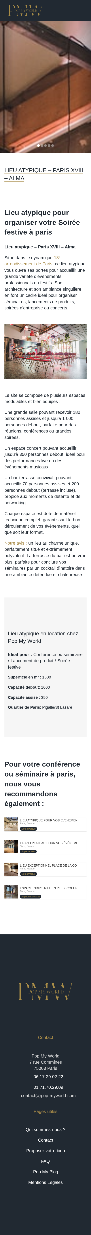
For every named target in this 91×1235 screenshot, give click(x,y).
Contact (45, 1140)
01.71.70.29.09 (48, 1087)
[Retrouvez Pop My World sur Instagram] (61, 1214)
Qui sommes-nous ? (45, 1129)
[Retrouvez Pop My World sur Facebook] (30, 1214)
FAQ (45, 1161)
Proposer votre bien (45, 1150)
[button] (7, 87)
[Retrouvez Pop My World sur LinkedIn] (45, 1214)
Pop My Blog (45, 1171)
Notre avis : (15, 543)
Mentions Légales (45, 1182)
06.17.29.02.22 (48, 1076)
